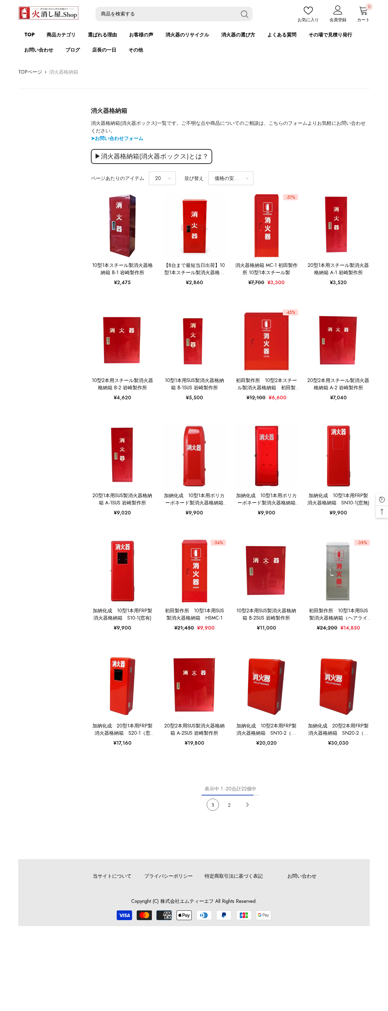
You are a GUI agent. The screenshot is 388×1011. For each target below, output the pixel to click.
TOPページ (30, 71)
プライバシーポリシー (168, 876)
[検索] (174, 14)
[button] (162, 178)
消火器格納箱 (63, 71)
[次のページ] (247, 805)
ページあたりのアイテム (117, 178)
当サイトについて (112, 876)
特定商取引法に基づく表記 (234, 876)
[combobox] (166, 14)
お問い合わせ (301, 876)
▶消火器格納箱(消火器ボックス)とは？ (152, 156)
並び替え (194, 178)
